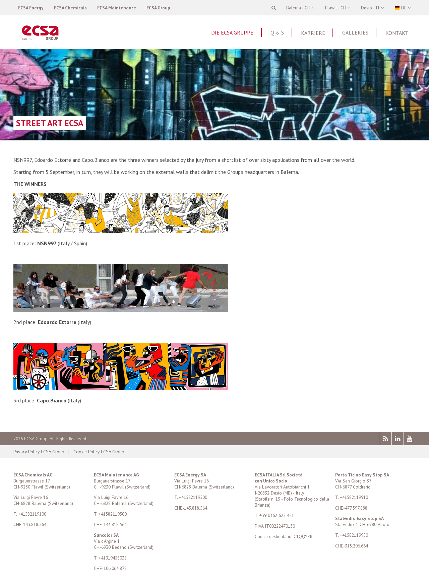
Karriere (313, 32)
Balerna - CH (299, 8)
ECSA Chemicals (70, 8)
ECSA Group (158, 8)
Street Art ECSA (49, 122)
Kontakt (396, 32)
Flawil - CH (336, 8)
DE (404, 8)
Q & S (277, 32)
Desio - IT (371, 8)
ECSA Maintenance (116, 8)
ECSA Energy (31, 8)
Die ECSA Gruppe (232, 32)
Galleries (355, 32)
